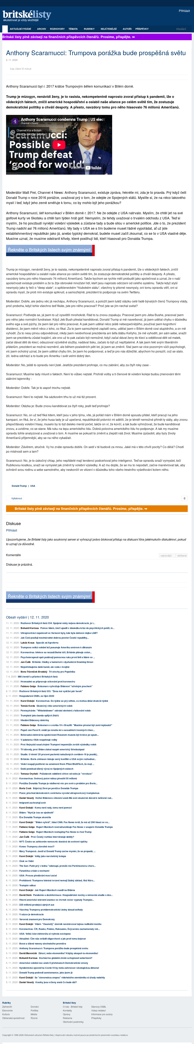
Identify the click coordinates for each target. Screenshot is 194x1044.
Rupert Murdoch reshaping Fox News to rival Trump (64, 832)
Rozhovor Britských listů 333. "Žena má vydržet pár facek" (51, 691)
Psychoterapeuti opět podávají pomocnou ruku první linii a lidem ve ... (58, 657)
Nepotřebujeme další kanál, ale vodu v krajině (45, 667)
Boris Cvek (25, 788)
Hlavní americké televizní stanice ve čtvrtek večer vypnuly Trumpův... (56, 899)
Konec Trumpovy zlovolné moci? (36, 846)
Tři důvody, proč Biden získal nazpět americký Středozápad (52, 749)
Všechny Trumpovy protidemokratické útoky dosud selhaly (51, 909)
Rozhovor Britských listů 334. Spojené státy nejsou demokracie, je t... (58, 623)
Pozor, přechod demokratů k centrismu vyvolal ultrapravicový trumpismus (59, 793)
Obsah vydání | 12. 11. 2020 (27, 617)
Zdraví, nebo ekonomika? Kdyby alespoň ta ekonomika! (68, 953)
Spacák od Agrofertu (47, 642)
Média (34, 1014)
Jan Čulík (26, 662)
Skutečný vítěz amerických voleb (54, 705)
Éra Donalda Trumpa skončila (35, 817)
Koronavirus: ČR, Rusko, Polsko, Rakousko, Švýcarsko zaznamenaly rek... (59, 929)
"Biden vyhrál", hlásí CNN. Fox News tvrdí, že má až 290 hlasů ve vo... (72, 822)
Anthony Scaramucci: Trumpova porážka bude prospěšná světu (53, 948)
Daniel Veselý (26, 798)
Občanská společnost (13, 1018)
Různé (34, 1018)
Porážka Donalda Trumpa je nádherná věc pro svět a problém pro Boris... (58, 783)
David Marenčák (28, 953)
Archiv (41, 29)
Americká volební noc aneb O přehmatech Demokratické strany (53, 963)
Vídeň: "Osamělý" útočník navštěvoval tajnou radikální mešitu (68, 924)
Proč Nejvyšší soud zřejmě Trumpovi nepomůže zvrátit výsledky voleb (58, 744)
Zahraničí (7, 1006)
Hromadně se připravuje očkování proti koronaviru (48, 681)
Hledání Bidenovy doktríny (35, 720)
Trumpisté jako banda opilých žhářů (40, 715)
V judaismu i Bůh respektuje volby (39, 739)
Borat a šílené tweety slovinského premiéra (42, 943)
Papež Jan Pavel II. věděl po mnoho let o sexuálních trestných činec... (58, 730)
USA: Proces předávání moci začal (38, 875)
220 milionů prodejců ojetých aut (36, 904)
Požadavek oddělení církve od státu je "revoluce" (66, 773)
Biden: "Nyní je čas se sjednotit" (36, 812)
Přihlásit (184, 11)
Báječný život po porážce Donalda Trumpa (55, 788)
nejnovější (167, 555)
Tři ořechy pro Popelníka (62, 671)
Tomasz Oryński (29, 773)
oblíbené (182, 555)
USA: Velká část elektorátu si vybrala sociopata (45, 933)
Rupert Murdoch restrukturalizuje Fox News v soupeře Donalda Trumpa (74, 827)
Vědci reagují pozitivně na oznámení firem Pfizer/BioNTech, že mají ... (57, 764)
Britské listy (28, 16)
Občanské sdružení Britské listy (39, 1034)
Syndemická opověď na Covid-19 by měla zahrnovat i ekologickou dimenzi (59, 967)
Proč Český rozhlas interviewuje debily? (52, 836)
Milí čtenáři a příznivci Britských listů (38, 676)
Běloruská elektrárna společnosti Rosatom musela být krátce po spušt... (60, 734)
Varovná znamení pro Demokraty (37, 919)
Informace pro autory (102, 1014)
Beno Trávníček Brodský (34, 671)
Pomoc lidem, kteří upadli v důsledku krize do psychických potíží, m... (77, 628)
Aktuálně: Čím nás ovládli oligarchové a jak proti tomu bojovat (52, 938)
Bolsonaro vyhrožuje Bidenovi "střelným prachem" (65, 686)
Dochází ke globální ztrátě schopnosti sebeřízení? (65, 958)
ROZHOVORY (57, 29)
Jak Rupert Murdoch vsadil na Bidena (55, 890)
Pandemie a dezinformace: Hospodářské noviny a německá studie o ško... (73, 895)
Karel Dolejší (27, 701)
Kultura (6, 1014)
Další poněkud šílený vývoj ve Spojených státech (47, 768)
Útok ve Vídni (26, 861)
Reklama (67, 1018)
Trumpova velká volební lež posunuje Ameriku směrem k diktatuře (56, 647)
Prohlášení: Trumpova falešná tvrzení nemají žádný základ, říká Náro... (57, 880)
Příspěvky (142, 29)
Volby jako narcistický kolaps (50, 856)
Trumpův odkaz (27, 885)
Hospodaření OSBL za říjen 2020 (36, 696)
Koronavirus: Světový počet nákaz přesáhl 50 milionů (48, 778)
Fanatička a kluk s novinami (34, 870)
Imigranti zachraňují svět (32, 802)
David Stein (25, 895)
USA (32, 485)
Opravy (66, 1014)
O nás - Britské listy (72, 1006)
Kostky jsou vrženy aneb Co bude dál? (56, 982)
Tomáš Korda (28, 705)
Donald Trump (19, 485)
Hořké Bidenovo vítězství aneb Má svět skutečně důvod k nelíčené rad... (74, 798)
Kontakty (67, 1010)
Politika (34, 1010)
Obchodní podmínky (73, 1021)
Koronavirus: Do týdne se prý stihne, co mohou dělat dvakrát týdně (72, 701)
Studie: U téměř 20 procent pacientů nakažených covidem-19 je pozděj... (59, 754)
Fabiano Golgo (28, 686)
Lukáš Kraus (27, 642)
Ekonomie (7, 1010)
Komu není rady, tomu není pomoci (53, 807)
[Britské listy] (50, 251)
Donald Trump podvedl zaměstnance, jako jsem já (46, 972)
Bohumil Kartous (30, 628)
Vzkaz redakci (98, 1010)
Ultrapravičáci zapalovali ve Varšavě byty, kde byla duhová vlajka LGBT (59, 633)
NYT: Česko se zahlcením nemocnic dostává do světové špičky (53, 841)
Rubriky (89, 29)
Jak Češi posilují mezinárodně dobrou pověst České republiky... (55, 637)
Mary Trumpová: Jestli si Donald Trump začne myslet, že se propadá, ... (57, 851)
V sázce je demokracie (31, 914)
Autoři (127, 29)
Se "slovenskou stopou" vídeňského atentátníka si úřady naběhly (70, 977)
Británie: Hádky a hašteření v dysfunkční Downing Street (62, 662)
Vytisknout (16, 498)
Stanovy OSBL (98, 1006)
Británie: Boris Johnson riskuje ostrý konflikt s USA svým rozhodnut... (58, 759)
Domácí (35, 1006)
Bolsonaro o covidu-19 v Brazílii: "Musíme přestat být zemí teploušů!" (75, 725)
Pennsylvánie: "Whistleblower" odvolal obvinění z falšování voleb (56, 710)
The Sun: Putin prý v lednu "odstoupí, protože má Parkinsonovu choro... (57, 865)
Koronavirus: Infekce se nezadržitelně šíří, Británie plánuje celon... (56, 652)
